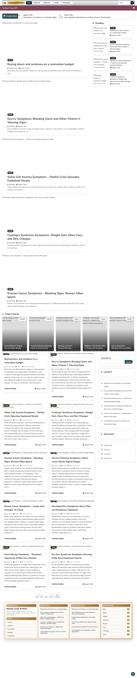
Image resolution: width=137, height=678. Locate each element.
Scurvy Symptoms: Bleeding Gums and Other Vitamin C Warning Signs (87, 17)
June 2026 (107, 454)
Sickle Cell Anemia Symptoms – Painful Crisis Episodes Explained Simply (43, 178)
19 (51, 595)
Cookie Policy (10, 636)
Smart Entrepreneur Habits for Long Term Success (85, 627)
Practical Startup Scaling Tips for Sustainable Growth (83, 618)
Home (29, 3)
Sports (104, 634)
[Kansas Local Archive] (5, 3)
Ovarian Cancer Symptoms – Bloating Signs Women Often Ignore (45, 295)
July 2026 (107, 449)
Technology (106, 631)
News (104, 627)
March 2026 (108, 458)
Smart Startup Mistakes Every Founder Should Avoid (84, 622)
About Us (9, 622)
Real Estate (66, 3)
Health (57, 3)
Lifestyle (105, 616)
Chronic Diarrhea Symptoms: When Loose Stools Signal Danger (117, 422)
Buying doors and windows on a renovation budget (40, 17)
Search (106, 358)
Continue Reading (10, 389)
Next (57, 595)
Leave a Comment (29, 366)
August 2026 (108, 445)
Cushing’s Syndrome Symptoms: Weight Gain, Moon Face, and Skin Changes (45, 237)
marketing (12, 126)
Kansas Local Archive (16, 3)
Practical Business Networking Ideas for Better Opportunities (84, 630)
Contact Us (36, 3)
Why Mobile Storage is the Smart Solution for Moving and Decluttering (83, 613)
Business (47, 3)
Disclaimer (10, 632)
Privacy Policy (11, 629)
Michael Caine (13, 68)
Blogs (104, 609)
